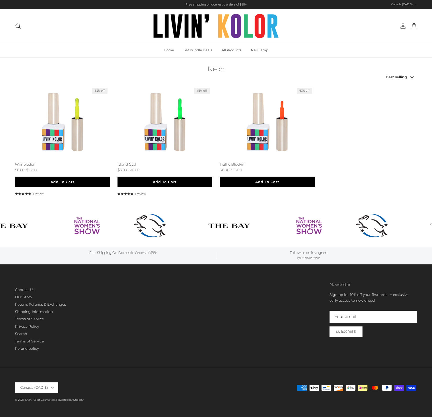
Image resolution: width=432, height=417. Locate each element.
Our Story (23, 297)
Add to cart (62, 182)
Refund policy (27, 348)
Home (169, 50)
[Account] (402, 26)
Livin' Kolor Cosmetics (40, 399)
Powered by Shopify (70, 399)
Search (21, 333)
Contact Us (24, 289)
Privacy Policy (27, 326)
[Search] (18, 26)
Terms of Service (29, 319)
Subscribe (346, 331)
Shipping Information (34, 311)
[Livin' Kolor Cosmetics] (216, 26)
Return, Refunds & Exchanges (40, 304)
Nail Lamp (259, 50)
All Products (231, 50)
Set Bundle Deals (198, 50)
